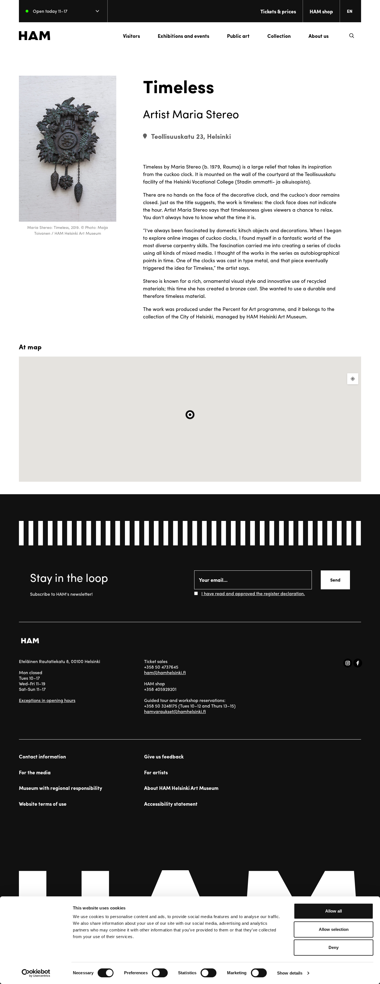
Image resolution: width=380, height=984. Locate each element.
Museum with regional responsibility (60, 788)
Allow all (333, 911)
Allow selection (334, 929)
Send (335, 580)
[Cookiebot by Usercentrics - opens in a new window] (36, 973)
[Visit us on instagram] (347, 663)
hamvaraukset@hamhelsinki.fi (175, 711)
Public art (238, 35)
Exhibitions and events (183, 35)
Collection (279, 35)
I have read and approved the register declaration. (253, 593)
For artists (156, 772)
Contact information (42, 756)
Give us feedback (164, 756)
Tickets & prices (278, 11)
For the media (35, 772)
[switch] (160, 972)
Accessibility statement (171, 804)
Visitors (131, 35)
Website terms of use (42, 804)
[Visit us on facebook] (357, 663)
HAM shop (321, 11)
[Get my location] (352, 378)
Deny (334, 947)
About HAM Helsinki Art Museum (181, 788)
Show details (289, 973)
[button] (351, 36)
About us (319, 35)
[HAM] (34, 36)
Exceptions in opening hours (47, 700)
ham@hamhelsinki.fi (165, 672)
